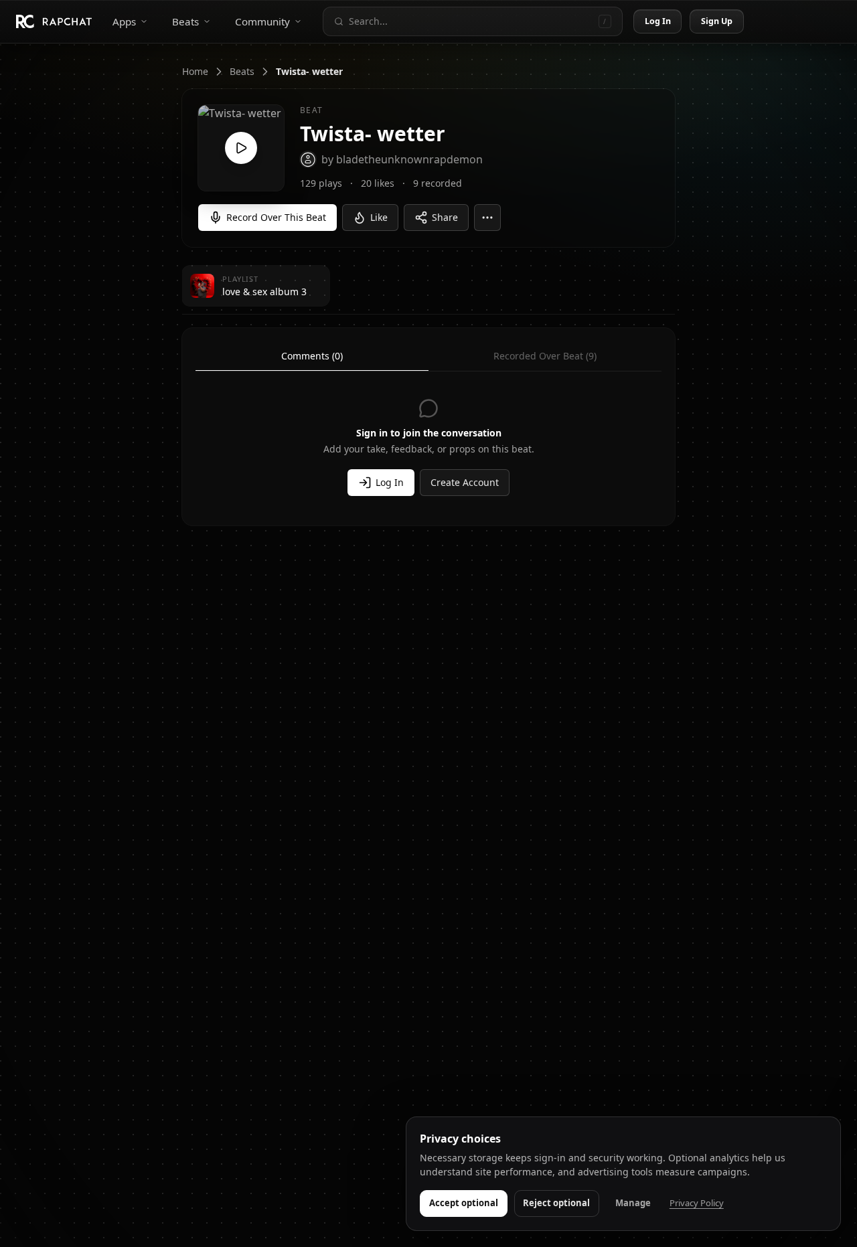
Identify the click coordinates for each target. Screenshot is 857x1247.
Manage (633, 1203)
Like (379, 217)
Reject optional (556, 1203)
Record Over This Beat (276, 217)
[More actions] (487, 217)
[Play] (241, 148)
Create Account (465, 482)
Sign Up (717, 21)
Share (445, 217)
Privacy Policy (697, 1203)
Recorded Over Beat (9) (545, 355)
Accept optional (463, 1203)
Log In (658, 21)
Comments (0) (312, 355)
